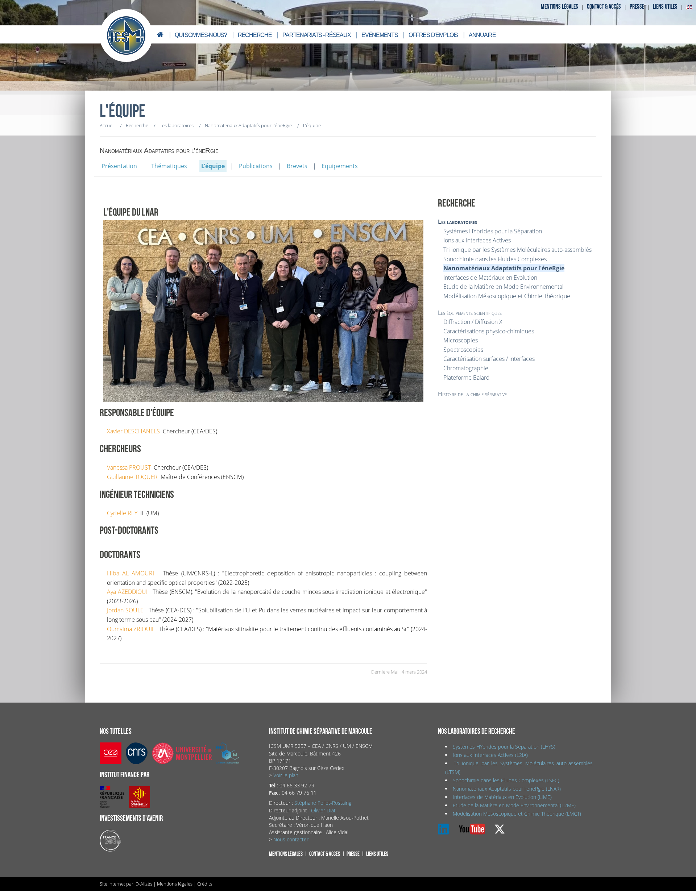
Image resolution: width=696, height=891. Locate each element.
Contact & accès (604, 7)
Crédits (204, 883)
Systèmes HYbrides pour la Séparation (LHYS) (504, 746)
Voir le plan (285, 775)
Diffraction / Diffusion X (472, 322)
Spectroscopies (463, 350)
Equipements (340, 166)
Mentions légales (559, 7)
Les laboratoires (457, 222)
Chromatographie (465, 368)
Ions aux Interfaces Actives (477, 240)
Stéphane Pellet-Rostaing (322, 802)
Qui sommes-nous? (201, 35)
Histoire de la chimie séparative (472, 394)
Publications (256, 166)
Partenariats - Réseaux (316, 35)
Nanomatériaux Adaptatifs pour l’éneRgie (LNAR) (507, 788)
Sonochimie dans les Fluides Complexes (495, 259)
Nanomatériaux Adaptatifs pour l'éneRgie (503, 268)
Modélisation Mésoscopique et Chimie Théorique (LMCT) (517, 813)
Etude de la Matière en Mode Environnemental (503, 287)
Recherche (255, 35)
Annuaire (482, 35)
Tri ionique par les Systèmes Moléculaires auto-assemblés (517, 250)
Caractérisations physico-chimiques (488, 331)
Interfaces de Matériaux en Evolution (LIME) (502, 797)
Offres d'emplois (433, 35)
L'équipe (213, 166)
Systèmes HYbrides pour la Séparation (492, 231)
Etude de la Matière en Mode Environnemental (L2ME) (514, 805)
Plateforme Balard (466, 378)
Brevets (297, 166)
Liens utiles (665, 7)
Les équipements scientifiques (470, 313)
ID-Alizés (143, 883)
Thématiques (169, 166)
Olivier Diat (323, 810)
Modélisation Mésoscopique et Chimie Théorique (506, 296)
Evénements (379, 35)
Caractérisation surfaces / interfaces (489, 359)
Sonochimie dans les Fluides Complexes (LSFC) (506, 780)
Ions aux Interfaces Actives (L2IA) (490, 754)
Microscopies (460, 340)
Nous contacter (290, 839)
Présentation (119, 166)
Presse (637, 7)
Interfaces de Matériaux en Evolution (490, 278)
